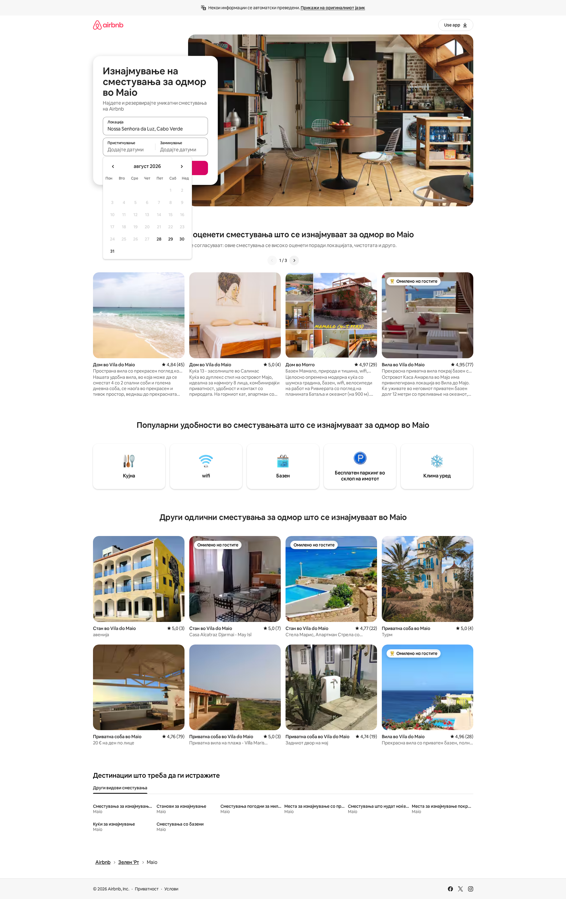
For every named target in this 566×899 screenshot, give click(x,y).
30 (182, 239)
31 (112, 251)
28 (159, 239)
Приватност (147, 889)
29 (170, 239)
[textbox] (129, 149)
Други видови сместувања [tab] (120, 787)
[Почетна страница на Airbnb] (108, 24)
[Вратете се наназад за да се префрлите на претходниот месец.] (113, 166)
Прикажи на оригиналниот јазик (333, 7)
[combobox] (155, 128)
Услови (171, 889)
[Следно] (294, 260)
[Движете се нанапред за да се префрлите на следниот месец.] (181, 166)
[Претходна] (272, 260)
